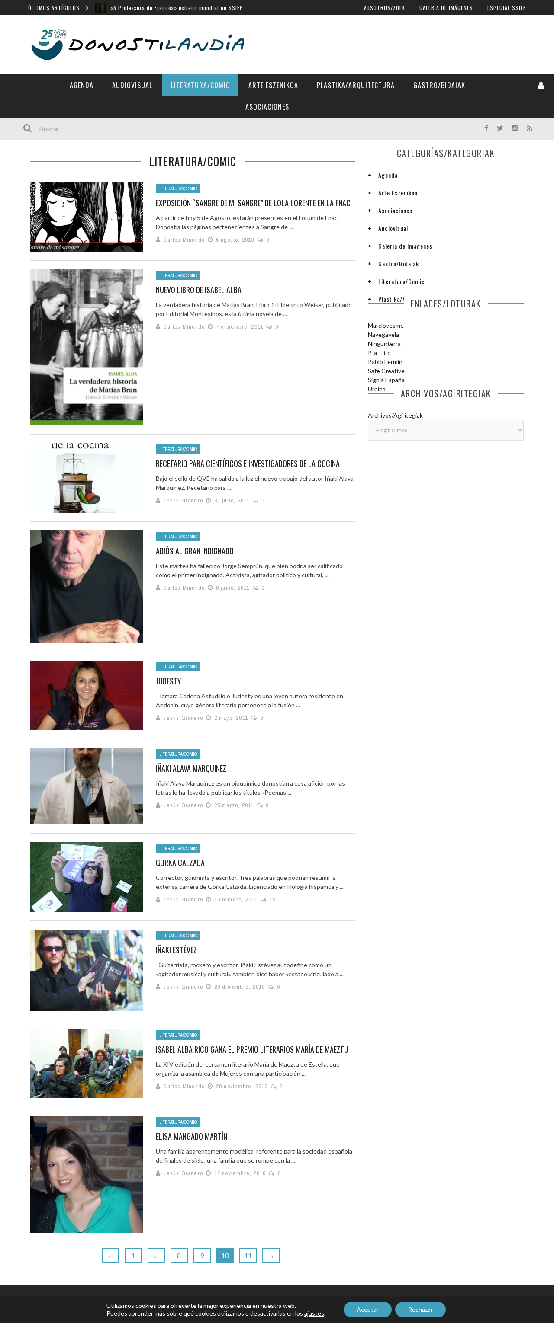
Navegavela (383, 334)
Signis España (386, 379)
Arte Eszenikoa (273, 85)
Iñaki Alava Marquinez (191, 768)
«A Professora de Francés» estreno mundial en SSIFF (176, 7)
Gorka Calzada (180, 862)
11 (248, 1255)
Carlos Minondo (184, 239)
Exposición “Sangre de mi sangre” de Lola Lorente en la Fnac (253, 202)
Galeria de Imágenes (446, 7)
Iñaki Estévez (176, 950)
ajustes (314, 1313)
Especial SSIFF (506, 7)
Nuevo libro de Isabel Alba (199, 289)
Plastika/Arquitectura (356, 85)
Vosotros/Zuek (384, 7)
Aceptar (368, 1309)
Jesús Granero (183, 500)
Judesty (168, 681)
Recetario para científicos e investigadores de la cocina (248, 463)
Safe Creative (386, 370)
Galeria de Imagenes (405, 245)
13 (272, 899)
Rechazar (420, 1309)
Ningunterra (384, 343)
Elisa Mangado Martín (191, 1136)
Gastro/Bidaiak (439, 85)
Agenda (81, 85)
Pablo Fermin (385, 361)
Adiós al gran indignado (195, 550)
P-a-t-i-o (379, 352)
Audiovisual (132, 85)
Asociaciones (267, 107)
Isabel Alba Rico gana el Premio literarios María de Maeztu (252, 1049)
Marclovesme (386, 325)
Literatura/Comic (200, 85)
